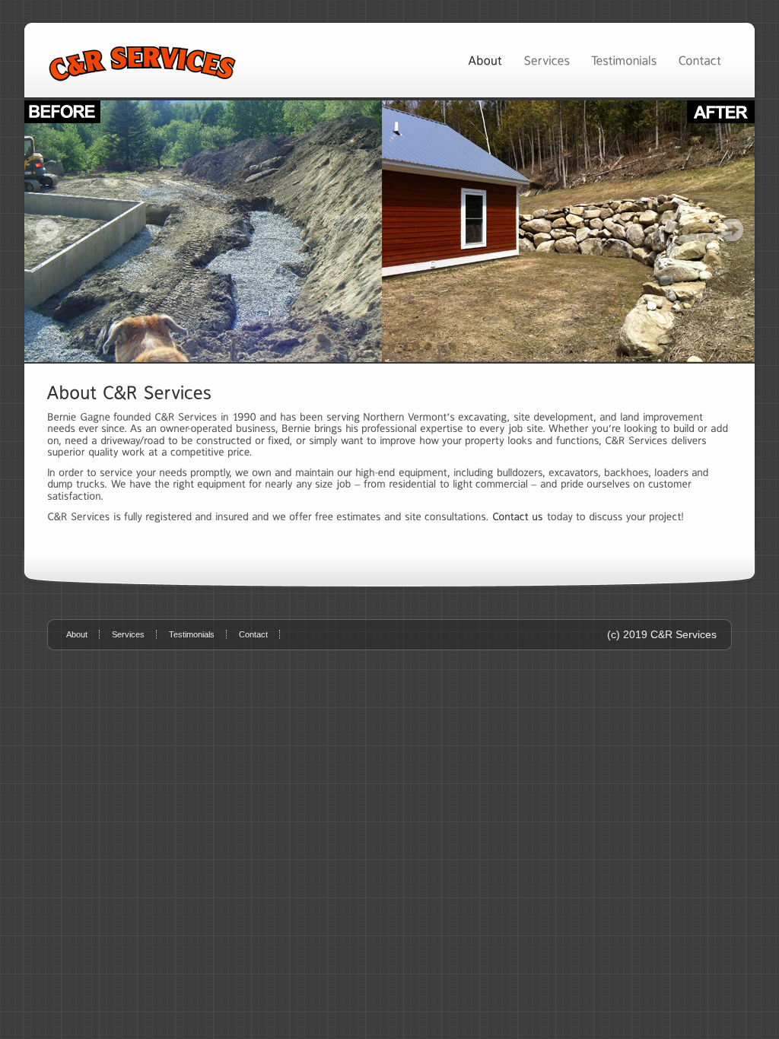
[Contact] (699, 59)
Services (128, 634)
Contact (253, 634)
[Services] (546, 59)
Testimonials (192, 634)
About (76, 634)
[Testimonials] (623, 59)
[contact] (517, 516)
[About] (485, 59)
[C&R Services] (389, 231)
